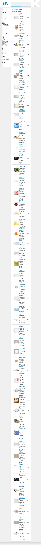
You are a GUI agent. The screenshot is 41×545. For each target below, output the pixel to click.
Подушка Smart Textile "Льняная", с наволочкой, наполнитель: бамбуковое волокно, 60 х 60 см (22, 295)
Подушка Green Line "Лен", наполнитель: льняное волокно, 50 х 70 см (22, 338)
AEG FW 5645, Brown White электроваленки (21, 200)
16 (28, 539)
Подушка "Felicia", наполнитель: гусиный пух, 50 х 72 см (22, 60)
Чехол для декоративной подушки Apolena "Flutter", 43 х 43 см (22, 376)
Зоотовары (3, 62)
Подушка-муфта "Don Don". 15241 (21, 23)
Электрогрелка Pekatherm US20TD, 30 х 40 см (22, 357)
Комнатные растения (5, 42)
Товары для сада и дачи (5, 49)
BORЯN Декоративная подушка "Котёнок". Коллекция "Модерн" (22, 475)
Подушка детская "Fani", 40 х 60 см (21, 50)
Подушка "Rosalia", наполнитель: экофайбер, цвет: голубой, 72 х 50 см (22, 306)
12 (23, 539)
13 (24, 539)
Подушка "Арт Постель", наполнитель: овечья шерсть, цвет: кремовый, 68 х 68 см (22, 497)
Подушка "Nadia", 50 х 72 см (22, 32)
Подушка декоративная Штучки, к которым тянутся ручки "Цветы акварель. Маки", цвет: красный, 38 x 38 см (22, 189)
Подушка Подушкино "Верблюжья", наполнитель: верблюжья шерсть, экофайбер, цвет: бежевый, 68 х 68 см (22, 452)
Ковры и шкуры (5, 34)
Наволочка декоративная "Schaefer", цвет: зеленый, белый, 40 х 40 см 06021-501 (22, 396)
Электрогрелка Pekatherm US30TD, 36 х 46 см (22, 219)
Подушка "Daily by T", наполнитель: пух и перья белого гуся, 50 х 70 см (22, 229)
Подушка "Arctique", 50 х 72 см (22, 14)
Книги (2, 9)
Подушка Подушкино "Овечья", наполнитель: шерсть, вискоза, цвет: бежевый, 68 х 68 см (22, 464)
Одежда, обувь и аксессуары (5, 59)
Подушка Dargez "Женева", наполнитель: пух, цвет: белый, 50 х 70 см (22, 271)
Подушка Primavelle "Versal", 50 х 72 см (22, 111)
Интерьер (3, 23)
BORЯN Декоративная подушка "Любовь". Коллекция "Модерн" (22, 133)
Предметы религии (5, 44)
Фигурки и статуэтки (5, 35)
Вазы (3, 36)
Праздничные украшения (5, 50)
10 (20, 539)
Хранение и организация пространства (6, 25)
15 (27, 539)
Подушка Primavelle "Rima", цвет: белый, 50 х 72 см (22, 249)
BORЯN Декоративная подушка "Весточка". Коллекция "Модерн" (21, 72)
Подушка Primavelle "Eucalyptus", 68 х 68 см (22, 83)
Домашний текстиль (4, 47)
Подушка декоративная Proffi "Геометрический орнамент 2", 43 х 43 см (22, 429)
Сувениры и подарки (5, 24)
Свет (3, 32)
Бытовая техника (4, 53)
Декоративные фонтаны (5, 45)
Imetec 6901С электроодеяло (21, 529)
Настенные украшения (5, 41)
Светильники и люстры (5, 51)
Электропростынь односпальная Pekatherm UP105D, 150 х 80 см (22, 144)
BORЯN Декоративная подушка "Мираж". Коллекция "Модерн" (22, 154)
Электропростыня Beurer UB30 (22, 386)
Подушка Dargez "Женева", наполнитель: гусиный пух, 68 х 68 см (22, 326)
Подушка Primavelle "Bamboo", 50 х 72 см (22, 93)
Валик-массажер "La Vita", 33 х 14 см (22, 40)
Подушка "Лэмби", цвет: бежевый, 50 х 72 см (22, 210)
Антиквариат (3, 56)
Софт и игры (3, 15)
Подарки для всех (4, 12)
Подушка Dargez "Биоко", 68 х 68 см (22, 348)
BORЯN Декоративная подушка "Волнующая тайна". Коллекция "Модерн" (22, 417)
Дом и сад (3, 20)
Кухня (3, 22)
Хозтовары (3, 48)
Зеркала (4, 46)
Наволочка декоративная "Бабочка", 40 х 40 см (22, 166)
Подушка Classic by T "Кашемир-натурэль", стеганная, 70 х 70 (22, 177)
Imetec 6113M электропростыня (22, 366)
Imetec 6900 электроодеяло (21, 507)
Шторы (4, 39)
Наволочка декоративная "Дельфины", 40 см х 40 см (22, 121)
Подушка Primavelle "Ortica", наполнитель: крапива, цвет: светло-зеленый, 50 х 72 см (22, 518)
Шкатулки (4, 40)
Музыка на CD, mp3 (4, 18)
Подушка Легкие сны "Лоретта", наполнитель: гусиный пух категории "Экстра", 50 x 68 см (22, 440)
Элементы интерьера (5, 33)
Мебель (4, 38)
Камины (4, 43)
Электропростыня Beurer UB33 (22, 406)
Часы (3, 37)
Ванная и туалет (4, 21)
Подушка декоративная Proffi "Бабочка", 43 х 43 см (22, 259)
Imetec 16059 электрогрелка (21, 486)
